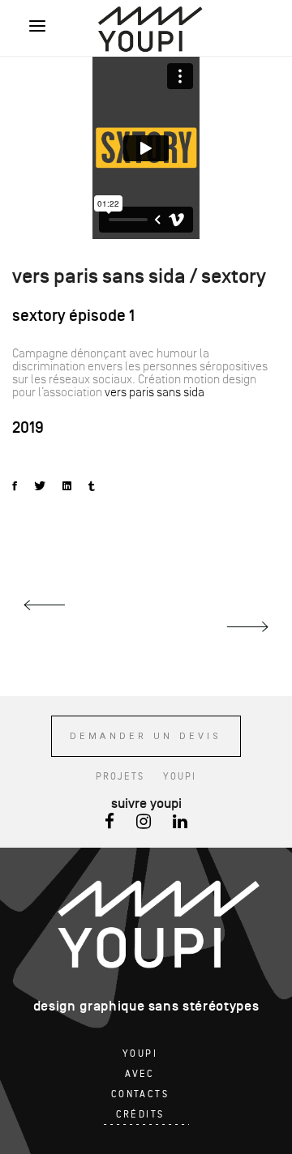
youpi (179, 776)
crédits (140, 1114)
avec (140, 1074)
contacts (140, 1094)
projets (120, 776)
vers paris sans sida (154, 392)
